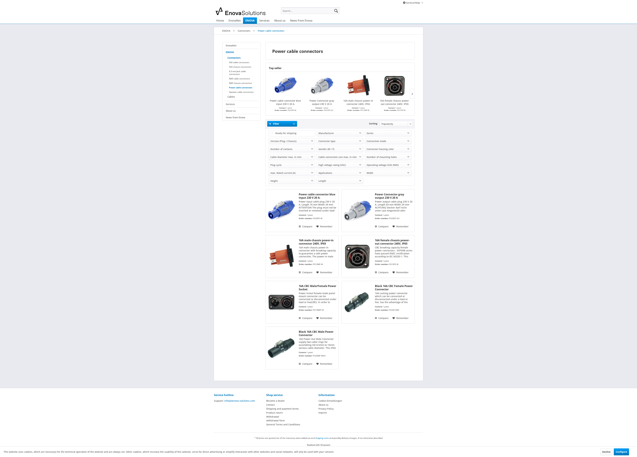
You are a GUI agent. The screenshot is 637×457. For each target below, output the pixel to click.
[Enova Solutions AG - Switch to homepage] (241, 11)
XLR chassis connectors (240, 66)
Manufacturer (326, 133)
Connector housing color (380, 149)
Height (274, 180)
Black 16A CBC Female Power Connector (394, 287)
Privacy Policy (326, 408)
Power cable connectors (240, 87)
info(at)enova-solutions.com (239, 400)
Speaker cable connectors (241, 92)
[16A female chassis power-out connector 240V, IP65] (395, 85)
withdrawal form (275, 420)
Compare (307, 226)
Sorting (373, 123)
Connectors (234, 57)
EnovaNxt (231, 45)
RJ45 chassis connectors (240, 83)
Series (370, 133)
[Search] (336, 10)
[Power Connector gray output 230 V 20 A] (322, 85)
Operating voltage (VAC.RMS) (383, 165)
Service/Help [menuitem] (413, 2)
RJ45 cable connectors (239, 78)
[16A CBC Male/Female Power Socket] (281, 302)
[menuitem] (310, 10)
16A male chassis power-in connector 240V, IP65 (358, 102)
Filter (275, 123)
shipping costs (322, 438)
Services (230, 104)
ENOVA (230, 52)
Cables (231, 96)
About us (231, 110)
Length (322, 180)
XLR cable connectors (239, 62)
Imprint (322, 412)
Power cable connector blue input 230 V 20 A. (285, 102)
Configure (621, 451)
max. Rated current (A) (282, 172)
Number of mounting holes (382, 157)
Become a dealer (275, 400)
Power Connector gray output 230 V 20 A (322, 102)
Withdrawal (272, 416)
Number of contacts (281, 149)
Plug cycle (276, 165)
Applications (325, 172)
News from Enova (235, 117)
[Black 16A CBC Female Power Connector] (357, 302)
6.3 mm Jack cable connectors (237, 73)
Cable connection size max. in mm (337, 157)
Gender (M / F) (326, 149)
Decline (606, 451)
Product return (274, 412)
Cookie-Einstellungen (330, 400)
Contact (270, 404)
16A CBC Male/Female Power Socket (317, 287)
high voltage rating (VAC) (332, 165)
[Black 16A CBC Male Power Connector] (281, 348)
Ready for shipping (285, 133)
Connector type (326, 141)
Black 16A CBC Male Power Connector (316, 333)
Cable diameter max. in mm (285, 157)
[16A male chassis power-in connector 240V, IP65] (358, 85)
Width (370, 172)
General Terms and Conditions (283, 424)
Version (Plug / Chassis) (283, 141)
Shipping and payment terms (282, 408)
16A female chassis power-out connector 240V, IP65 (395, 102)
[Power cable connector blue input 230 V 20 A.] (285, 85)
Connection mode (376, 141)
